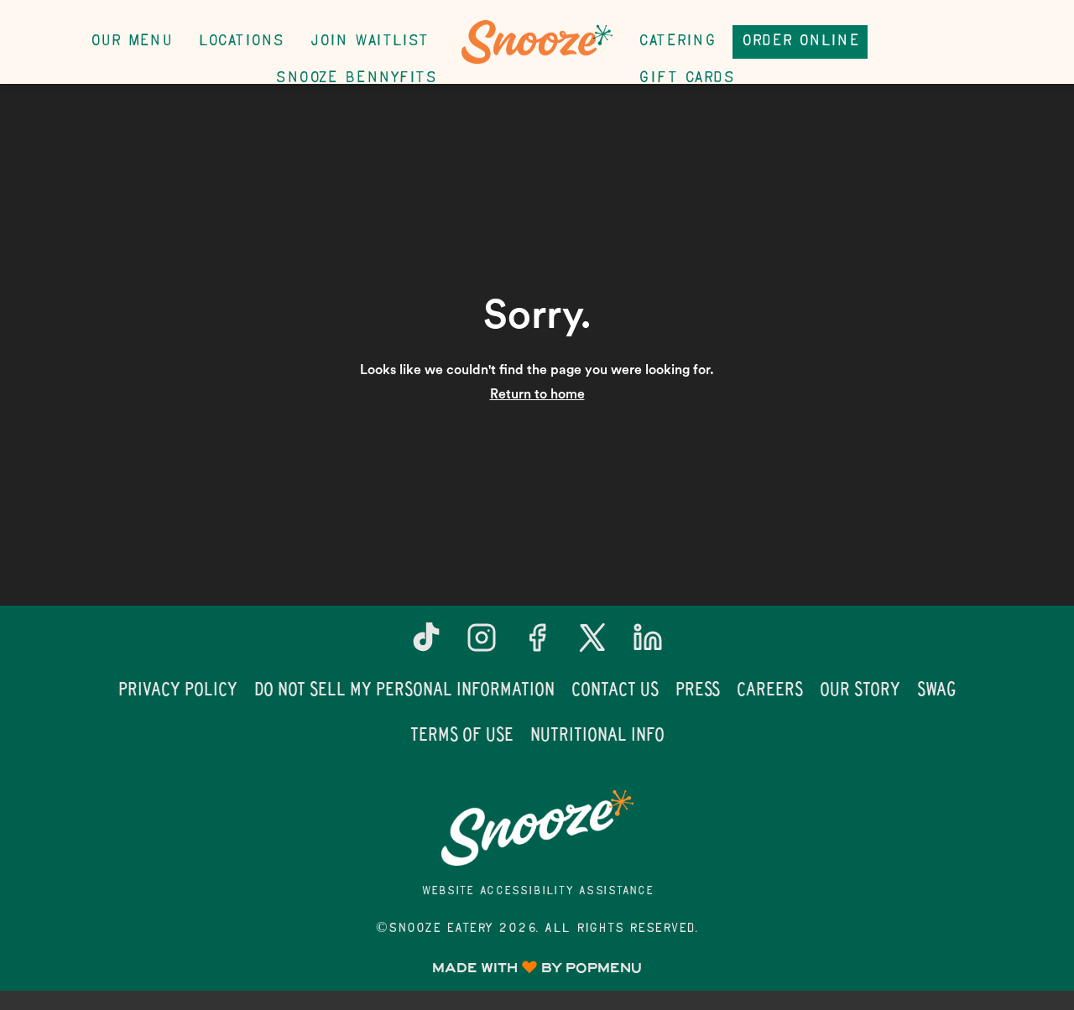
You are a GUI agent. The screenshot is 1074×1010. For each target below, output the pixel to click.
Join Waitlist (369, 41)
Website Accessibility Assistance (537, 891)
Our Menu (131, 41)
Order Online (800, 41)
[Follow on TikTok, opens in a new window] (426, 643)
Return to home (537, 394)
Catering (677, 41)
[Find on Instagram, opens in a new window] (482, 643)
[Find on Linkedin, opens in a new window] (648, 643)
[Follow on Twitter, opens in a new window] (592, 643)
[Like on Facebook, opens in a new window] (537, 643)
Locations (240, 41)
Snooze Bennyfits (355, 78)
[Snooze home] (537, 42)
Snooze (537, 828)
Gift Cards (686, 78)
